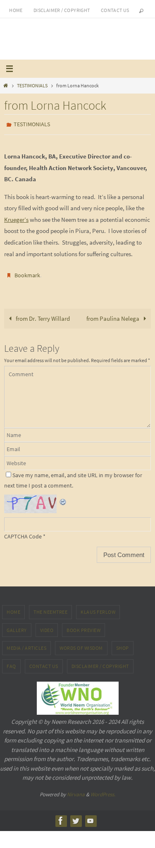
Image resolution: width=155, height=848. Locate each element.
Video (47, 626)
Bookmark (27, 273)
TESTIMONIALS (32, 85)
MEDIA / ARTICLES (26, 644)
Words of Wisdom (81, 644)
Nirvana (76, 790)
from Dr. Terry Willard (42, 315)
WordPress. (103, 790)
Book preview (83, 626)
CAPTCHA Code (23, 532)
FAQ (11, 662)
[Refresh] (63, 496)
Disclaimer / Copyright (61, 10)
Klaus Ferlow (98, 608)
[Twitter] (75, 817)
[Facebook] (60, 817)
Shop (122, 644)
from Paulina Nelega (113, 315)
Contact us (115, 10)
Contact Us (43, 662)
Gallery (17, 626)
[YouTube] (90, 817)
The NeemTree (50, 608)
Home (16, 10)
